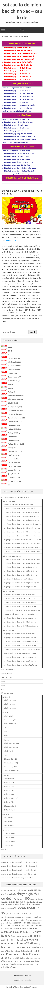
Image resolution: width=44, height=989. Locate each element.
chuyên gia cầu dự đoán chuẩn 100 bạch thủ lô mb (21, 520)
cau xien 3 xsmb (9, 287)
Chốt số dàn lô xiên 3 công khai (16, 298)
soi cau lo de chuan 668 (8, 923)
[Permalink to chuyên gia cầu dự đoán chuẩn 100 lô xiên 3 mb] (22, 223)
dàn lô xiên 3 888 (8, 313)
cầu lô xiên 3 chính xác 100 (14, 278)
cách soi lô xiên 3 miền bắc (30, 249)
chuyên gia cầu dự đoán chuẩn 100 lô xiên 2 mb (20, 567)
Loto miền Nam (14, 462)
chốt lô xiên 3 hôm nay (10, 292)
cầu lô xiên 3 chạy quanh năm (16, 275)
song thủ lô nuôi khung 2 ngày (24, 964)
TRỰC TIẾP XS (6, 677)
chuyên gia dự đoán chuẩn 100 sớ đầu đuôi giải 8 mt (22, 610)
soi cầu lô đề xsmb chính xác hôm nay (18, 961)
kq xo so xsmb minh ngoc (20, 917)
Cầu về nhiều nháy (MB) (17, 418)
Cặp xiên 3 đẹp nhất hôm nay (12, 263)
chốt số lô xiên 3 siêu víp (15, 304)
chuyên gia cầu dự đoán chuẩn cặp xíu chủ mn (20, 637)
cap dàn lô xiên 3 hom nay (11, 260)
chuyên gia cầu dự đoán (19, 890)
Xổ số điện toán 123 (15, 399)
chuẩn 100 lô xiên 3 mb (10, 307)
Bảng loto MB (8, 818)
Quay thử (5, 830)
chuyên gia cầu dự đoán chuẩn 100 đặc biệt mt (20, 602)
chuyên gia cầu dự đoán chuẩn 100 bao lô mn (19, 633)
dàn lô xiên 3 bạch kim (23, 313)
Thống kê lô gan (14, 425)
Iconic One (10, 987)
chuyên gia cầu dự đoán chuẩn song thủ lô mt (20, 618)
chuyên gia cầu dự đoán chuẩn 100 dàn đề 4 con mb (22, 528)
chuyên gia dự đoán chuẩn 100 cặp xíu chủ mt (20, 598)
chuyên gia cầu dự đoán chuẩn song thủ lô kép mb (21, 583)
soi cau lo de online (19, 928)
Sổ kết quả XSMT (14, 369)
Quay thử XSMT (14, 477)
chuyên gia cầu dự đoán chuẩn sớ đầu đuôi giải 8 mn (22, 649)
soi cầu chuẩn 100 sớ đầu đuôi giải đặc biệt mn (20, 653)
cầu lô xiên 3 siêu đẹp (16, 284)
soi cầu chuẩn (13, 951)
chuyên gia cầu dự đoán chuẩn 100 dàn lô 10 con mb (22, 547)
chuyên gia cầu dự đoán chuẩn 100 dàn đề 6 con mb (22, 532)
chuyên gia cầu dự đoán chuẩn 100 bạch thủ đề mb (21, 512)
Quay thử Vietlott (15, 481)
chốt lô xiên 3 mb (25, 292)
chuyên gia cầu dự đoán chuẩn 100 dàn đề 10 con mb (22, 540)
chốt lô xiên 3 (33, 289)
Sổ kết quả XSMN (14, 366)
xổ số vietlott (13, 373)
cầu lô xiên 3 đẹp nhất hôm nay (20, 281)
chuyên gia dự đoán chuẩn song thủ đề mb (19, 579)
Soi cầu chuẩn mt (8, 591)
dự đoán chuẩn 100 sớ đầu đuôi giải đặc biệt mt (21, 614)
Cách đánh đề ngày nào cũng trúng (28, 902)
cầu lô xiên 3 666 (18, 272)
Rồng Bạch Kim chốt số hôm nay (25, 920)
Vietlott (5, 713)
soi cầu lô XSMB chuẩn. (19, 958)
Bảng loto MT (9, 821)
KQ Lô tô (5, 814)
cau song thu (30, 284)
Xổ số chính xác (6, 673)
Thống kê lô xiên (14, 429)
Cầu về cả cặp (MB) (15, 414)
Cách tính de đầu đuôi (36, 899)
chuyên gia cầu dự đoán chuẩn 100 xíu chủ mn (20, 661)
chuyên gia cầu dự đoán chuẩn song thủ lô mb (20, 587)
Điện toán (5, 740)
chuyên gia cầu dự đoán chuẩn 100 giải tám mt (20, 606)
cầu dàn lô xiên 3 (29, 263)
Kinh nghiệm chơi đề (8, 669)
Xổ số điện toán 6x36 (16, 395)
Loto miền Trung (14, 466)
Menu (22, 30)
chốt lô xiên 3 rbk (15, 295)
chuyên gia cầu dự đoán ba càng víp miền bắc (20, 508)
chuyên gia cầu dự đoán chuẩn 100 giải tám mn (20, 645)
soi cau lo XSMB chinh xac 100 (20, 936)
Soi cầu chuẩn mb (15, 246)
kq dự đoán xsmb (31, 914)
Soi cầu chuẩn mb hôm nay (31, 246)
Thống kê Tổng (13, 448)
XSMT (10, 354)
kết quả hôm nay (14, 358)
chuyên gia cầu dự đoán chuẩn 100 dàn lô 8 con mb (22, 563)
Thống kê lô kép (14, 433)
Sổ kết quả (6, 697)
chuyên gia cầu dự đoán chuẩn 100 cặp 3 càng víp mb (22, 524)
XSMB (10, 347)
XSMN (10, 351)
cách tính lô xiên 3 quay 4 (27, 255)
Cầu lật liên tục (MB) (15, 410)
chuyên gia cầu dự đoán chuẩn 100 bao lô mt (19, 594)
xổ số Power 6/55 (14, 380)
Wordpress (33, 987)
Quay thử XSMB (14, 470)
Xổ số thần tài (13, 403)
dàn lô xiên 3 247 (22, 310)
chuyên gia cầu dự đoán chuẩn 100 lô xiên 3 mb (20, 571)
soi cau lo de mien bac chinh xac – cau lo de (22, 11)
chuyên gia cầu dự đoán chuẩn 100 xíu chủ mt (20, 622)
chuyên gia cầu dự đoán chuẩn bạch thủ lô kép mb (21, 516)
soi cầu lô (19, 316)
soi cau (39, 920)
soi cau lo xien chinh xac (19, 318)
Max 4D (10, 388)
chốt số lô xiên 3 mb (15, 301)
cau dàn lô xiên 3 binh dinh (28, 266)
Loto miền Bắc (13, 459)
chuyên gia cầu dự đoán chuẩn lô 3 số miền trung (21, 626)
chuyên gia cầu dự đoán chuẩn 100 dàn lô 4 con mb (22, 551)
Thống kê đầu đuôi (15, 421)
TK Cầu (5, 756)
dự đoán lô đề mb (10, 914)
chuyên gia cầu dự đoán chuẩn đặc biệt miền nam (21, 641)
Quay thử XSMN (14, 474)
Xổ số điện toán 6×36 (11, 743)
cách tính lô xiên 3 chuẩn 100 (26, 252)
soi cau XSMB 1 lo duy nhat (26, 947)
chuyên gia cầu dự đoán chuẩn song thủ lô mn (20, 657)
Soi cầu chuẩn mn (8, 630)
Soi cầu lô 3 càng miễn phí (27, 951)
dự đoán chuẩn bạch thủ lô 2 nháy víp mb (18, 504)
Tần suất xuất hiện (15, 451)
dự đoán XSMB (21, 914)
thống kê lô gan (9, 778)
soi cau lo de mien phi (35, 925)
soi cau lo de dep (22, 923)
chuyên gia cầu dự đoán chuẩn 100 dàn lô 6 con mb (22, 559)
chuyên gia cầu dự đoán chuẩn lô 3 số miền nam (20, 665)
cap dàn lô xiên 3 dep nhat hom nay (27, 258)
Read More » (11, 240)
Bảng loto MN (9, 825)
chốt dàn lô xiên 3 (22, 287)
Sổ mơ (10, 485)
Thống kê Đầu (13, 436)
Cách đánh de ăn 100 (8, 902)
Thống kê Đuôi (13, 440)
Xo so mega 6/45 (14, 377)
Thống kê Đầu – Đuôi (16, 444)
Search (32, 332)
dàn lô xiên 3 (10, 310)
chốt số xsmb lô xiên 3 (33, 304)
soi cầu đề (11, 964)
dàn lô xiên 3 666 (35, 310)
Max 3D (10, 384)
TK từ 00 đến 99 (13, 455)
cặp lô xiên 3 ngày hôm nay (30, 260)
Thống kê (11, 392)
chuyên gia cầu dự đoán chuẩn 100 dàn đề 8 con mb (22, 536)
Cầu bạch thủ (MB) (15, 407)
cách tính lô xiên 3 (8, 252)
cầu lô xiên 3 (30, 269)
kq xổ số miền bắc (33, 917)
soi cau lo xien (29, 316)
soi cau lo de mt (6, 928)
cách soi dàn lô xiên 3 (12, 249)
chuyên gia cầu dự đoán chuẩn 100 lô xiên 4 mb (20, 575)
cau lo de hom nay (6, 890)
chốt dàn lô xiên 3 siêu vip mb (17, 289)
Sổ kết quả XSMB (14, 362)
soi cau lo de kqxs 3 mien (20, 925)
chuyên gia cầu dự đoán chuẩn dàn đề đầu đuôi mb (22, 543)
